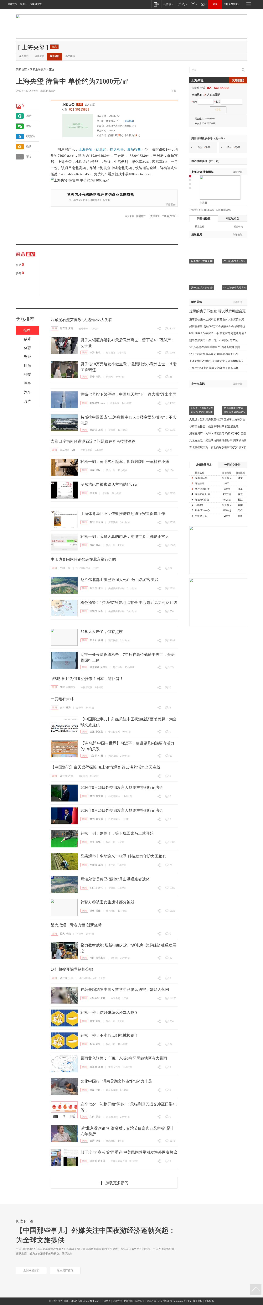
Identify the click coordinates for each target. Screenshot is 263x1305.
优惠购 (101, 149)
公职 (70, 978)
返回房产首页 (65, 1270)
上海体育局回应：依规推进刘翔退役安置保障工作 (122, 513)
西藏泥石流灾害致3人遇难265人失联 (81, 320)
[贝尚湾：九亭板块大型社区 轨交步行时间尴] (201, 389)
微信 (29, 126)
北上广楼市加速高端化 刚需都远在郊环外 (214, 354)
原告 (92, 376)
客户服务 (140, 1301)
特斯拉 (93, 429)
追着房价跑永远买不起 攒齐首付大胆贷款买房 (216, 319)
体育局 (99, 522)
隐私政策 (151, 1301)
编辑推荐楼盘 (204, 464)
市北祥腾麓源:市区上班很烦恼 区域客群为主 (234, 412)
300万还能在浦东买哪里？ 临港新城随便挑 (214, 347)
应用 (22, 4)
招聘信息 (128, 1301)
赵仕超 (63, 978)
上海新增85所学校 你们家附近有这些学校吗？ (216, 361)
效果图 (203, 202)
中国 (100, 755)
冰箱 (98, 1140)
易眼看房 (170, 204)
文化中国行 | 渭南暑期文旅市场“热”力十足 (116, 1081)
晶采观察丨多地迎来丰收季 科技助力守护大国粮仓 (123, 856)
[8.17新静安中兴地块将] (234, 269)
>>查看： (194, 209)
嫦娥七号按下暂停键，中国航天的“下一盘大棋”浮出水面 (128, 394)
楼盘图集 (202, 171)
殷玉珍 (101, 1161)
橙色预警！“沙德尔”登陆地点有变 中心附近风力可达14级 (128, 602)
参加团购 (70, 56)
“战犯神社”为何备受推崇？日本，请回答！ (87, 678)
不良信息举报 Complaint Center (174, 1301)
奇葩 (98, 545)
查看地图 (129, 121)
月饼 (92, 1021)
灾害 (70, 328)
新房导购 (196, 301)
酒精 (98, 470)
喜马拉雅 (64, 450)
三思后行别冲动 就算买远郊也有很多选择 (214, 368)
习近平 (93, 755)
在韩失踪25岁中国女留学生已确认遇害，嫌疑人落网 (124, 989)
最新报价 (134, 149)
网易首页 (12, 4)
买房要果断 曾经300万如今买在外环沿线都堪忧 (217, 326)
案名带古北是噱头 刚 (202, 261)
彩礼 (98, 352)
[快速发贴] (19, 106)
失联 (100, 588)
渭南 (98, 1089)
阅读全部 (237, 171)
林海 (68, 707)
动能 (68, 933)
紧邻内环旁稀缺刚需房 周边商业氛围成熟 (100, 194)
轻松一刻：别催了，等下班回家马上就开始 (117, 833)
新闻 (54, 328)
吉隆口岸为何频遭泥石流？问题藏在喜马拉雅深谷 (93, 441)
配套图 (227, 209)
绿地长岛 (199, 483)
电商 (92, 957)
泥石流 (63, 328)
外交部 (99, 796)
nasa (103, 403)
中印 (62, 568)
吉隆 (73, 450)
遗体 (100, 887)
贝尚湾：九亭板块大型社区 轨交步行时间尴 (201, 410)
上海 (100, 429)
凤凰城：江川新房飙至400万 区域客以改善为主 (217, 419)
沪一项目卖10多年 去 (202, 287)
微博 (29, 146)
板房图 (210, 209)
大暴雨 (93, 1067)
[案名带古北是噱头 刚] (201, 243)
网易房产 (50, 90)
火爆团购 (238, 80)
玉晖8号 (199, 505)
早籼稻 (93, 865)
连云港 (63, 776)
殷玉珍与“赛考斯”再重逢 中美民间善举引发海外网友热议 (128, 1152)
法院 (98, 376)
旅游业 (99, 731)
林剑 (92, 796)
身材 (92, 545)
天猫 (98, 1116)
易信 (29, 115)
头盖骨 (104, 667)
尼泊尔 (93, 588)
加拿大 (93, 640)
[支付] (194, 4)
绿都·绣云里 (201, 478)
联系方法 (117, 1301)
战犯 (62, 687)
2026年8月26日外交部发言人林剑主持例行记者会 (121, 787)
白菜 (92, 842)
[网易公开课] (168, 4)
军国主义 (70, 687)
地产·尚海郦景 (202, 489)
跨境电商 (100, 957)
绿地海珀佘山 (202, 499)
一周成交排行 (232, 464)
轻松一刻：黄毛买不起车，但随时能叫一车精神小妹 (124, 461)
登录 (215, 4)
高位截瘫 (94, 667)
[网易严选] (182, 4)
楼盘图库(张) (115, 135)
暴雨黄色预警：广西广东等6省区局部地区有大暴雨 (123, 1058)
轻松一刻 (110, 470)
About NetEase (91, 1301)
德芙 (92, 470)
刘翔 (92, 522)
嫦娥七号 (94, 403)
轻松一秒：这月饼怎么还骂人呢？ (109, 1012)
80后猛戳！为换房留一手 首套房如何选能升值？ (218, 333)
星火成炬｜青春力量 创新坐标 (76, 925)
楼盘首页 (23, 56)
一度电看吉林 (62, 699)
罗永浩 (93, 493)
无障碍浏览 (36, 4)
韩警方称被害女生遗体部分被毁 (107, 902)
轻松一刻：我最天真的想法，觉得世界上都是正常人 (124, 536)
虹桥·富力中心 (202, 510)
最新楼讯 (54, 56)
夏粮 (100, 865)
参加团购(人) (132, 135)
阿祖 (98, 1021)
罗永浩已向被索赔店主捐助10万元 (109, 484)
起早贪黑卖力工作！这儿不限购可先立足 (213, 340)
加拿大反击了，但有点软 (101, 631)
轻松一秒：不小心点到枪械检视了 (109, 1035)
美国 (100, 640)
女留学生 (94, 998)
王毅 (68, 568)
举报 (173, 91)
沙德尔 (93, 611)
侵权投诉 (209, 1301)
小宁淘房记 (198, 383)
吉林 (62, 707)
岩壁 (70, 776)
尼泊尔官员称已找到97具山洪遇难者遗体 (115, 879)
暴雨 (100, 1067)
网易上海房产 (38, 69)
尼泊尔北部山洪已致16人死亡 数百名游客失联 (119, 579)
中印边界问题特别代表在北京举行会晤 (83, 559)
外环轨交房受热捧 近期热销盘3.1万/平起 (89, 200)
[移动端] (156, 4)
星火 (62, 933)
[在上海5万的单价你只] (234, 243)
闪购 (92, 1116)
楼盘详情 (101, 135)
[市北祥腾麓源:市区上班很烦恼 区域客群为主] (234, 389)
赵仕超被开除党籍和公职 (72, 969)
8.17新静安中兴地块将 (234, 287)
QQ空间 (30, 136)
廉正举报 (197, 1301)
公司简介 (106, 1301)
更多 (29, 156)
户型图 (202, 209)
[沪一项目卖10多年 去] (201, 269)
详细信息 (39, 56)
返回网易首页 (31, 1270)
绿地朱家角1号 (202, 494)
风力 (100, 611)
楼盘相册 (117, 149)
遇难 (98, 910)
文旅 (92, 731)
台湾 (92, 1140)
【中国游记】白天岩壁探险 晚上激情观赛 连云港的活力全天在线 (105, 767)
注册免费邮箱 (231, 4)
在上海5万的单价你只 (234, 261)
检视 (92, 1044)
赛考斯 (93, 1161)
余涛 (92, 352)
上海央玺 (68, 104)
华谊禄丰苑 (201, 515)
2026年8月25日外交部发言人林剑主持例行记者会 (121, 810)
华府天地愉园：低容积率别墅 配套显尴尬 (214, 426)
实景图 (219, 209)
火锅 (98, 842)
